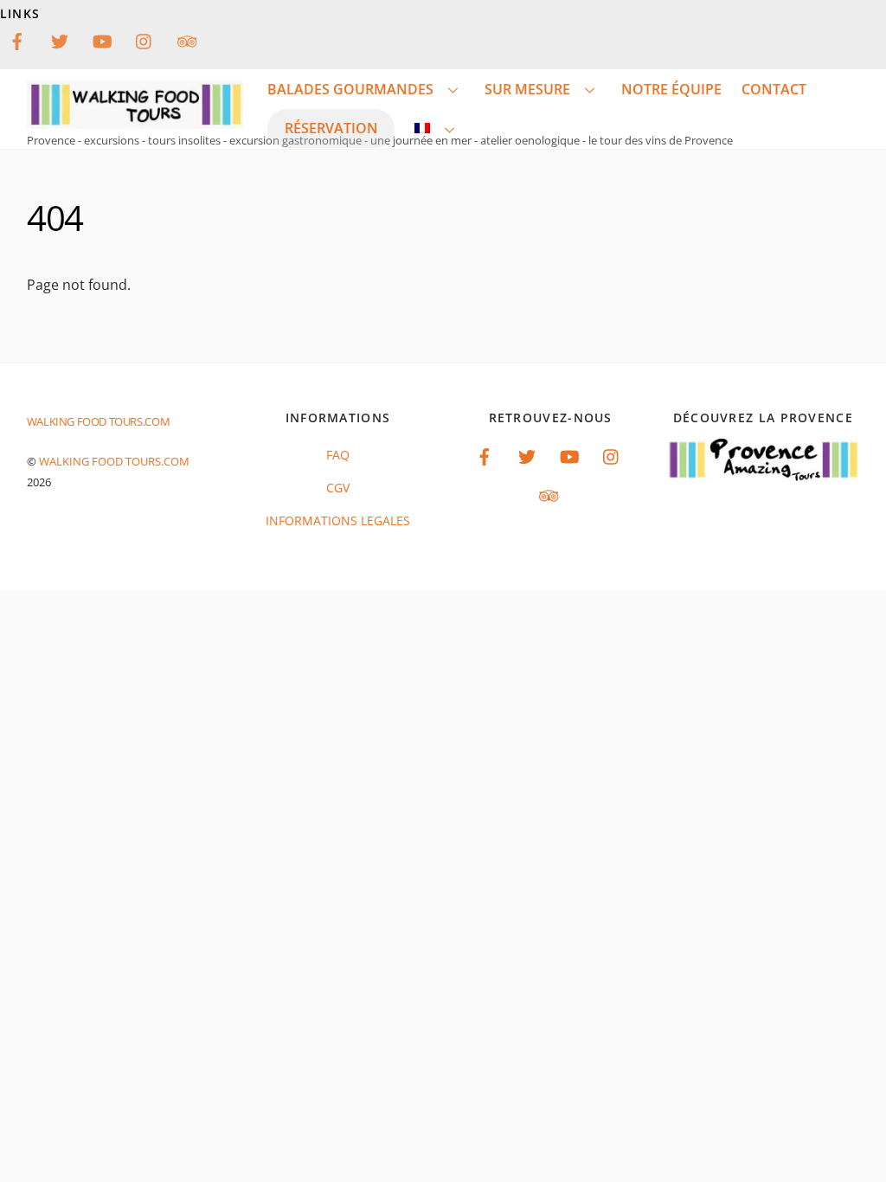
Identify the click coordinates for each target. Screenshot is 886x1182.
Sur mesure (527, 89)
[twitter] (59, 39)
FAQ (338, 454)
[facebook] (17, 39)
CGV (338, 487)
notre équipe (671, 89)
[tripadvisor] (187, 39)
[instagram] (144, 39)
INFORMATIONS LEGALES (338, 520)
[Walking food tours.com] (135, 120)
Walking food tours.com (114, 461)
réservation (331, 128)
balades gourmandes (350, 89)
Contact (774, 89)
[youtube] (102, 39)
